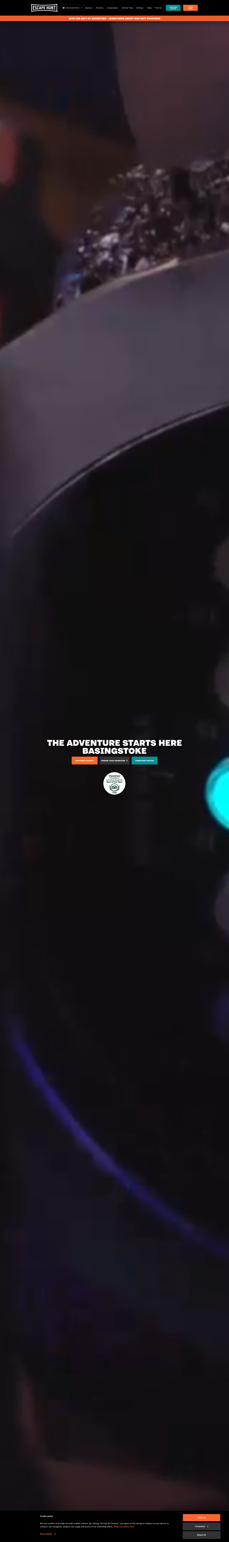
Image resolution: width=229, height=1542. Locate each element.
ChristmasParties (173, 8)
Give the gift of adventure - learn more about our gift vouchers (114, 18)
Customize (200, 1526)
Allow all (202, 1517)
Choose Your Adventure (113, 761)
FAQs (149, 8)
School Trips (127, 8)
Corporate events (85, 760)
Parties (99, 8)
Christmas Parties (144, 760)
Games (88, 8)
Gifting (139, 8)
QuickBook (190, 8)
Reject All (201, 1535)
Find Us (158, 8)
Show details (46, 1534)
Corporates (112, 8)
